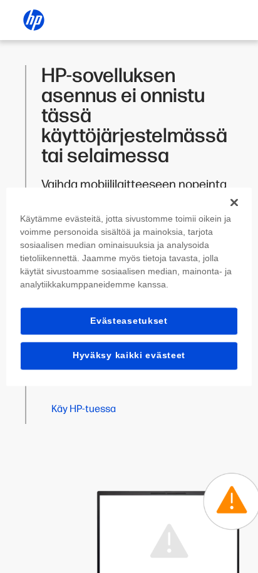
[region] (128, 286)
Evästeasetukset (129, 321)
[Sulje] (234, 202)
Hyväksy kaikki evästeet (129, 356)
